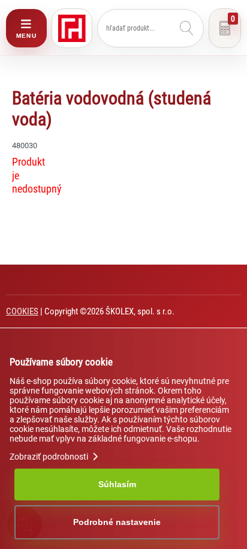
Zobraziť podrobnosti (50, 456)
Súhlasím (117, 484)
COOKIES (22, 311)
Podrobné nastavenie (117, 522)
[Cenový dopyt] (224, 28)
